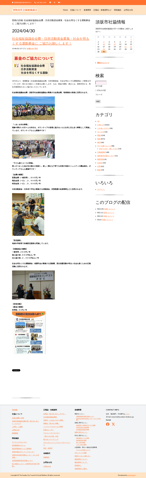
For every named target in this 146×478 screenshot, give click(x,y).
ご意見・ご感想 (17, 427)
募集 (36, 48)
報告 (99, 139)
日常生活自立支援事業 (82, 427)
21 (126, 47)
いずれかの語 (100, 90)
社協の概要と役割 (18, 418)
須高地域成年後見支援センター (22, 460)
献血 (99, 170)
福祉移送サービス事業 (82, 438)
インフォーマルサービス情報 (53, 426)
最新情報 (100, 159)
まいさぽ (100, 132)
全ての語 (98, 86)
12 (115, 44)
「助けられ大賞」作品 (50, 436)
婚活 (99, 142)
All (98, 121)
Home (65, 10)
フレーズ (98, 94)
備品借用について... (81, 462)
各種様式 (46, 457)
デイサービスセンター (19, 442)
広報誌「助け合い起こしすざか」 (54, 414)
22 (131, 47)
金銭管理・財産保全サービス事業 (85, 425)
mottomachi (132, 475)
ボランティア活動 (81, 453)
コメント (111, 209)
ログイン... (101, 189)
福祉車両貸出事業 (81, 440)
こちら (127, 414)
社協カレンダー (48, 430)
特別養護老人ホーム (19, 445)
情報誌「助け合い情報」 (51, 423)
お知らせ (30, 48)
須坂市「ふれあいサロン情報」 (53, 420)
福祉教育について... (81, 459)
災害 (99, 166)
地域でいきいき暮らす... (83, 456)
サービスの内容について (83, 450)
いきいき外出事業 (81, 444)
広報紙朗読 (101, 152)
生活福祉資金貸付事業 (82, 429)
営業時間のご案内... (81, 469)
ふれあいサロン (103, 128)
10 (104, 44)
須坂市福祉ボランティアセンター (23, 452)
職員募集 (15, 433)
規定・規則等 (47, 448)
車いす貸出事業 (80, 442)
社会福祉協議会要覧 (50, 417)
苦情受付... (78, 465)
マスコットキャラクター (51, 433)
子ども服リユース (104, 146)
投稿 (106, 209)
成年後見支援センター (105, 156)
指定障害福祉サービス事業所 (22, 448)
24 (104, 49)
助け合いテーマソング (50, 439)
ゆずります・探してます (108, 149)
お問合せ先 (128, 10)
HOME (14, 410)
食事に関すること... (81, 432)
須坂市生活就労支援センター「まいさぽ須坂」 (88, 419)
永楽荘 (99, 163)
